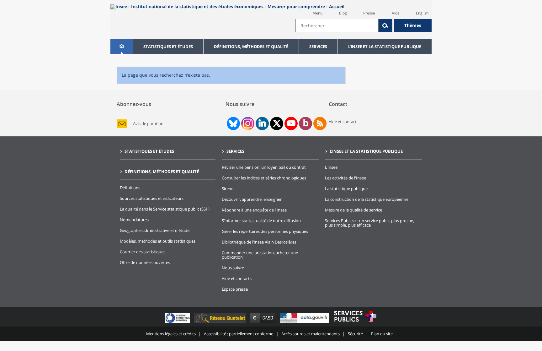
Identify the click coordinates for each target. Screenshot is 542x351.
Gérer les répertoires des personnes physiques (265, 231)
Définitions (130, 187)
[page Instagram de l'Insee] (247, 123)
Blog (343, 13)
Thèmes (412, 25)
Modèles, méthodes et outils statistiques (157, 241)
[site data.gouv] (305, 323)
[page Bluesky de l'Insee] (233, 123)
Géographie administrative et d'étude (154, 230)
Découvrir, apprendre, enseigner (252, 199)
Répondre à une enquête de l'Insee (254, 210)
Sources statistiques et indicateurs (151, 198)
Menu (317, 13)
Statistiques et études (168, 46)
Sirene (227, 188)
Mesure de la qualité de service (353, 210)
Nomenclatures (134, 219)
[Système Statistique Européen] (178, 323)
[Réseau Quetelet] (220, 323)
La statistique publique (346, 188)
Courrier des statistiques (142, 252)
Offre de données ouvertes (145, 262)
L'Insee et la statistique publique (384, 46)
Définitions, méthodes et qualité (251, 46)
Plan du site (382, 334)
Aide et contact (343, 121)
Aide (396, 13)
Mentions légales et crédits (171, 334)
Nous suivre (233, 268)
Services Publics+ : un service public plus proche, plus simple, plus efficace (369, 223)
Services (318, 46)
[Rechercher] (385, 25)
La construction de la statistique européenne (366, 199)
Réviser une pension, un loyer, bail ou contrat (264, 167)
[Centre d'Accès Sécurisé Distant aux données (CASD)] (263, 323)
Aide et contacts (237, 278)
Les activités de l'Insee (345, 178)
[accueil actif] (121, 46)
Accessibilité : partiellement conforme (238, 334)
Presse (369, 13)
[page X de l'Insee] (277, 123)
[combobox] (363, 25)
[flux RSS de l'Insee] (320, 123)
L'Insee (331, 167)
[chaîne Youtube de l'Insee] (291, 123)
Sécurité (355, 334)
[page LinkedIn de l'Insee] (262, 123)
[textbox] (337, 25)
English (422, 13)
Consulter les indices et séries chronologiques (264, 178)
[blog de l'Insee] (306, 123)
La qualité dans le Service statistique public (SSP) (165, 209)
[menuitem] (121, 46)
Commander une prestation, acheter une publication (260, 255)
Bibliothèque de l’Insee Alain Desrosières (259, 242)
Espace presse (235, 289)
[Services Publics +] (355, 323)
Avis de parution (148, 124)
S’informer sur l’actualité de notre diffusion (261, 220)
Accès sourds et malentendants (310, 334)
